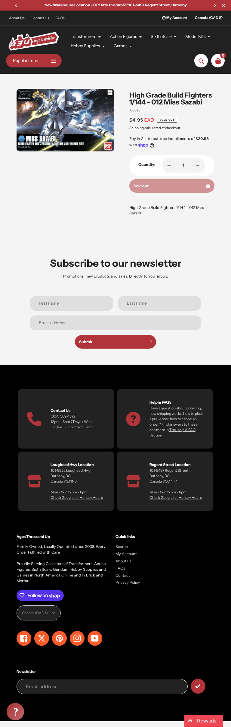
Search (122, 546)
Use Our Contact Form (74, 427)
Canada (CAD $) (209, 17)
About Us (17, 18)
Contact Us (40, 18)
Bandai (134, 110)
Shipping (136, 128)
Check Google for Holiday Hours (77, 497)
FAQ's (60, 18)
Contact (123, 575)
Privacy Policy (128, 582)
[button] (15, 711)
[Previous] (16, 5)
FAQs (120, 568)
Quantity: (147, 164)
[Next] (215, 5)
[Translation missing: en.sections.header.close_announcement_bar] (223, 5)
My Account (126, 553)
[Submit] (198, 686)
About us (123, 561)
